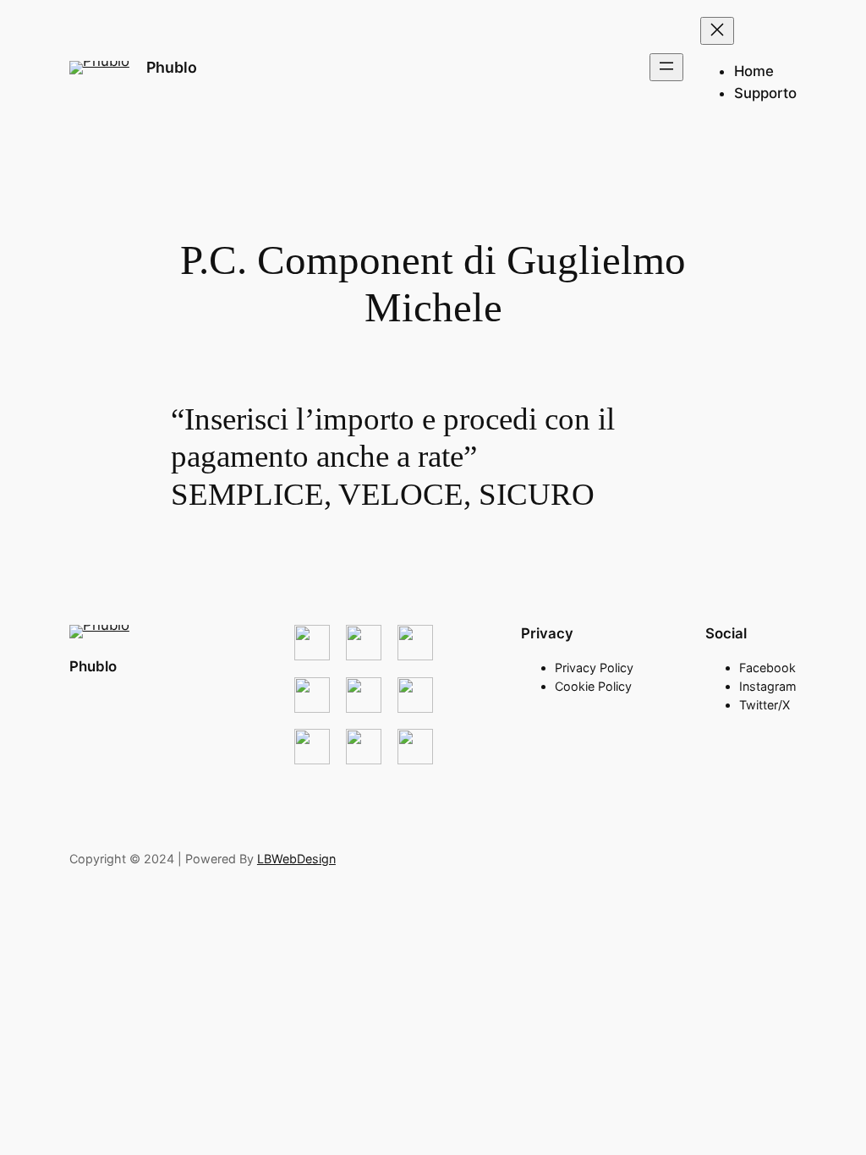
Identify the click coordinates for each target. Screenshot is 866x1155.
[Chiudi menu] (717, 31)
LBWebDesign (296, 858)
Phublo (171, 67)
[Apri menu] (666, 67)
